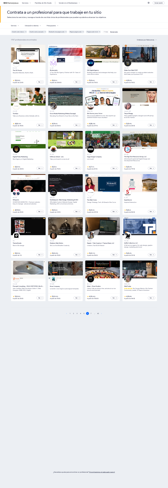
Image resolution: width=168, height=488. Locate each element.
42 (98, 313)
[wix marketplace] (11, 3)
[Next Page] (101, 313)
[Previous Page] (66, 313)
